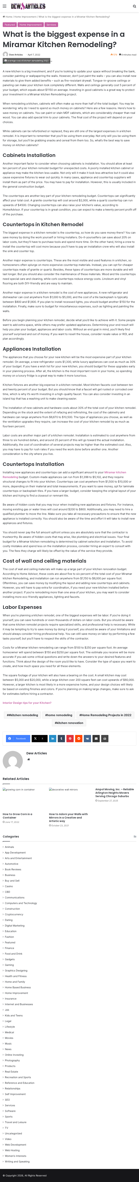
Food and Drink (13, 953)
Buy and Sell (12, 880)
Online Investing (14, 1054)
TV (6, 1127)
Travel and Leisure (15, 1122)
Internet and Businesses (19, 1004)
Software (10, 1111)
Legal (8, 1021)
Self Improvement (15, 1094)
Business (10, 875)
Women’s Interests (15, 1155)
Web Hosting (12, 1150)
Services (51, 24)
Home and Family (15, 981)
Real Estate (11, 1071)
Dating (8, 920)
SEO (7, 1099)
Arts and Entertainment (18, 858)
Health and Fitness (16, 976)
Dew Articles (16, 54)
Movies (9, 1037)
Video (8, 1139)
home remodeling (59, 715)
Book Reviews (13, 869)
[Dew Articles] (28, 6)
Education (10, 931)
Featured (10, 24)
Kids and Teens (14, 1015)
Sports (8, 1116)
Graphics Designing (16, 970)
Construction (12, 908)
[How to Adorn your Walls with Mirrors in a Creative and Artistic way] (69, 799)
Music (8, 1043)
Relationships (12, 1088)
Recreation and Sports (18, 1077)
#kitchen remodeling (23, 715)
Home (8, 16)
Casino (9, 886)
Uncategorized (13, 1133)
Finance (9, 948)
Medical (9, 1032)
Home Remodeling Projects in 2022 (106, 715)
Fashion (9, 936)
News (8, 1049)
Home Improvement (25, 16)
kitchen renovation (70, 723)
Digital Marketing (14, 925)
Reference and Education (19, 1082)
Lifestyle (10, 1026)
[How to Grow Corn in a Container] (23, 799)
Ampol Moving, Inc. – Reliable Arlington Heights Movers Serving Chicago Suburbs (114, 793)
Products (10, 1066)
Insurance (10, 998)
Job (7, 1009)
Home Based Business (18, 987)
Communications (14, 897)
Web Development (15, 1144)
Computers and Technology (21, 903)
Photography (12, 1060)
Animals (9, 847)
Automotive (11, 863)
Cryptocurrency (14, 914)
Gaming (9, 964)
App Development (15, 852)
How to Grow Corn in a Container (17, 815)
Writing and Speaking (17, 1161)
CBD (7, 891)
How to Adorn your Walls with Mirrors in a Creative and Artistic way (68, 817)
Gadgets (10, 959)
